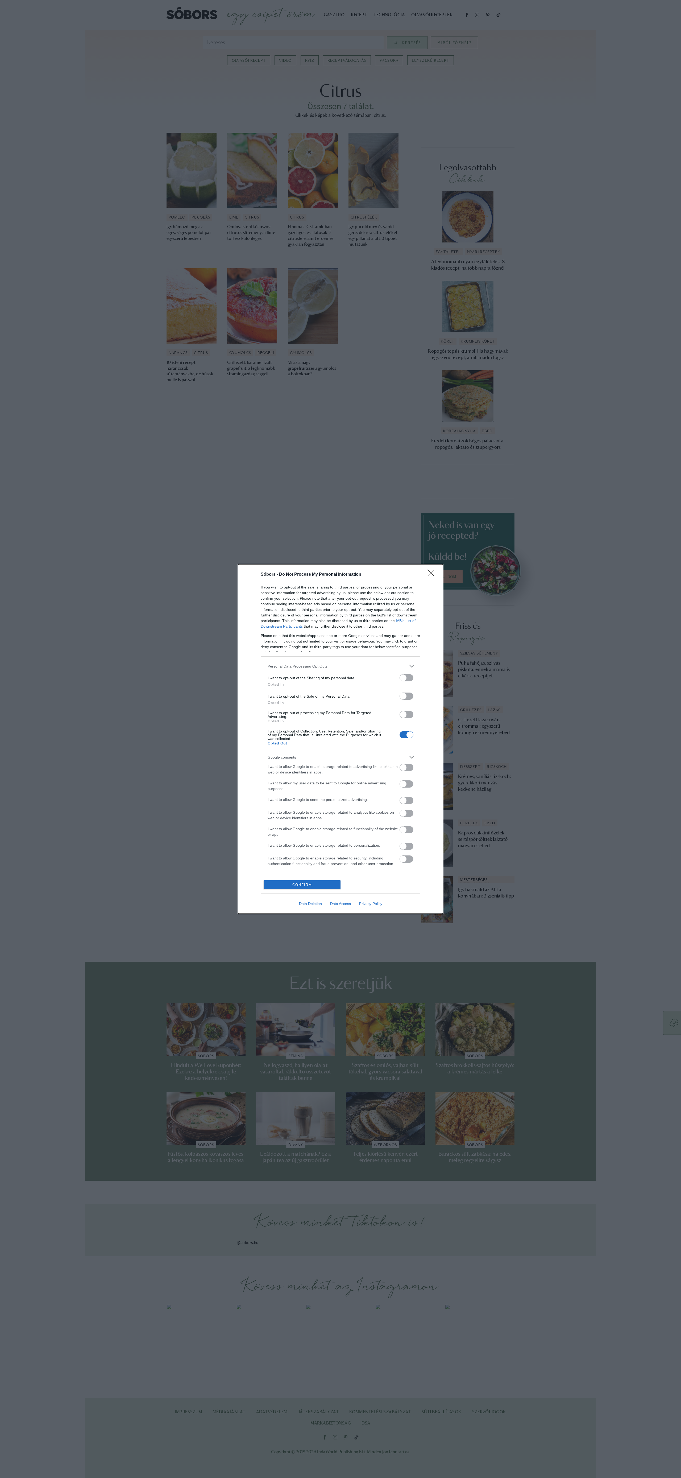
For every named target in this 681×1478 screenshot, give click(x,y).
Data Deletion (310, 903)
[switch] (406, 677)
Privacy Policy (370, 903)
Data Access (340, 903)
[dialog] (340, 739)
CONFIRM (302, 885)
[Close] (432, 575)
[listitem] (340, 666)
